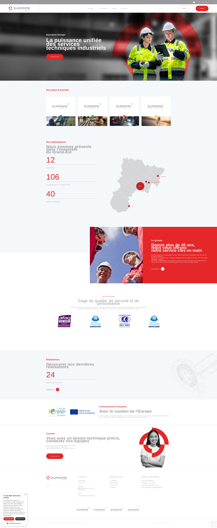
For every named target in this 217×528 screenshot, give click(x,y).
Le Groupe (113, 480)
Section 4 (84, 523)
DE (206, 2)
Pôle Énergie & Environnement (152, 487)
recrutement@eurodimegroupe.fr (86, 495)
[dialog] (14, 509)
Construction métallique (150, 485)
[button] (14, 523)
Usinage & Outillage (148, 483)
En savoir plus (155, 268)
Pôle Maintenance (148, 480)
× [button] (25, 494)
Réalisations (114, 483)
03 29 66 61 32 (82, 482)
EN (202, 2)
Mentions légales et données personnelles (161, 523)
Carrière (113, 487)
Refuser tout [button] (20, 519)
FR (199, 2)
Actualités (113, 485)
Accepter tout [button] (8, 519)
